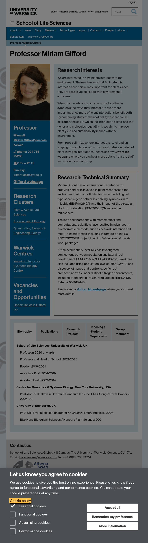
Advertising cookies (34, 523)
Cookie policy (20, 501)
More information (112, 526)
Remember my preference (112, 517)
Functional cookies (33, 514)
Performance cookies (35, 531)
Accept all (112, 508)
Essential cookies (32, 506)
